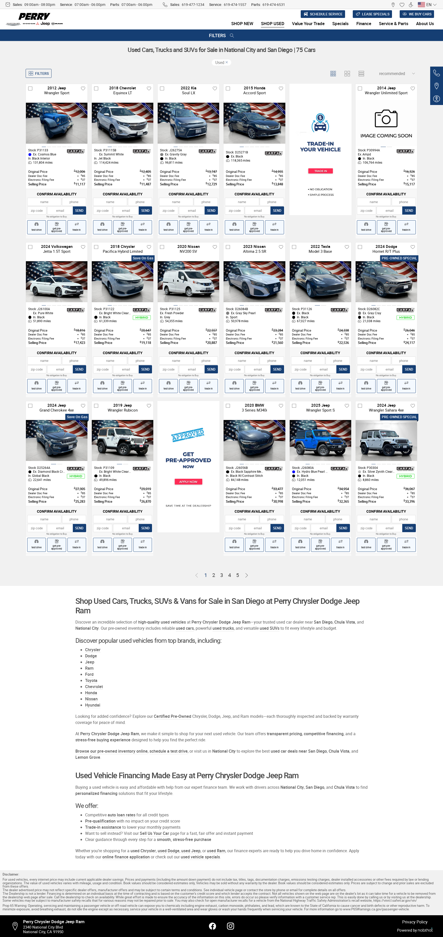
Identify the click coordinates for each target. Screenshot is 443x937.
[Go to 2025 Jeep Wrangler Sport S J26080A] (320, 440)
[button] (392, 4)
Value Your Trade (308, 23)
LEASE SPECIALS (375, 14)
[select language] (434, 5)
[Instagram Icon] (230, 926)
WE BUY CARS (420, 14)
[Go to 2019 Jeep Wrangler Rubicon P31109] (122, 440)
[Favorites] (401, 4)
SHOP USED (272, 23)
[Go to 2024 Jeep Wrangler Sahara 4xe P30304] (386, 440)
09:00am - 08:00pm (39, 4)
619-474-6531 (274, 4)
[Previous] (197, 575)
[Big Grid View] (347, 73)
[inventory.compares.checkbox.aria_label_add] (30, 88)
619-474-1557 (235, 4)
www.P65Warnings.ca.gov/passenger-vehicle (376, 909)
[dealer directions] (16, 926)
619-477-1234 (193, 4)
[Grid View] (332, 73)
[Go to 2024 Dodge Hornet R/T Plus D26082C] (386, 282)
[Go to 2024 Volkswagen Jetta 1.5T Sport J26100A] (56, 282)
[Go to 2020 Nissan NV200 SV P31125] (188, 282)
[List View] (361, 73)
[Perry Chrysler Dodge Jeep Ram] (34, 19)
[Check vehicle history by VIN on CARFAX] (76, 152)
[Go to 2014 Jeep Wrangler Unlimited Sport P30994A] (386, 123)
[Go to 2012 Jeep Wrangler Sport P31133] (56, 123)
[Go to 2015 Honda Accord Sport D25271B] (254, 123)
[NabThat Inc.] (425, 930)
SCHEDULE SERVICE (326, 14)
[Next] (246, 575)
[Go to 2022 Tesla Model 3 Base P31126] (320, 282)
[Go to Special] (320, 149)
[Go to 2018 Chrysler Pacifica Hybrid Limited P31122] (122, 282)
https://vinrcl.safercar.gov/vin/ (395, 900)
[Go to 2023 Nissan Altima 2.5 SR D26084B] (254, 282)
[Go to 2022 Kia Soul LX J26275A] (188, 123)
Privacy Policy (415, 922)
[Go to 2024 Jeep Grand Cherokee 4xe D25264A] (56, 440)
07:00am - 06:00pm (90, 4)
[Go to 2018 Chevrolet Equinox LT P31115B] (122, 123)
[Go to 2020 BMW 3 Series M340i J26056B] (254, 440)
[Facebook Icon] (212, 926)
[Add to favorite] (83, 88)
